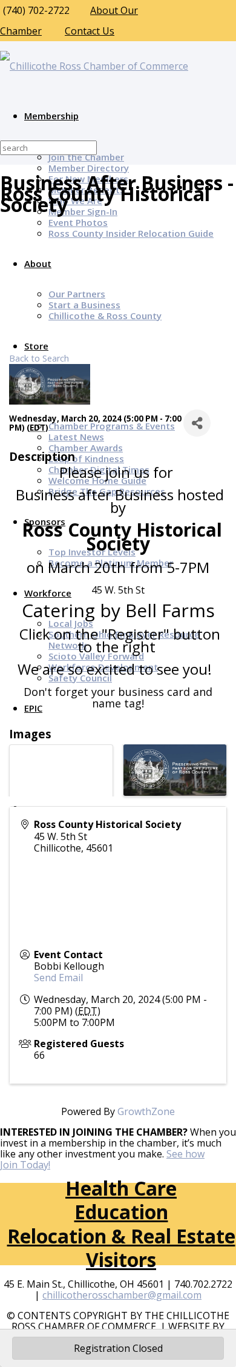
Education (121, 1212)
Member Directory (88, 168)
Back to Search (39, 358)
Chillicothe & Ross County (105, 315)
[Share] (197, 423)
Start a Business (84, 305)
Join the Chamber (86, 157)
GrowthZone (146, 1111)
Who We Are (75, 200)
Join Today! (25, 1164)
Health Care (121, 1188)
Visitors (121, 1259)
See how (185, 1153)
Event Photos (78, 222)
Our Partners (76, 294)
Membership (51, 116)
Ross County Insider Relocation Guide (131, 233)
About (37, 263)
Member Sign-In (82, 211)
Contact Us (89, 31)
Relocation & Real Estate (121, 1236)
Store (36, 346)
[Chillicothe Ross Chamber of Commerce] (94, 66)
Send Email (58, 977)
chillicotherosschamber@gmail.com (122, 1295)
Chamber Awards (85, 448)
